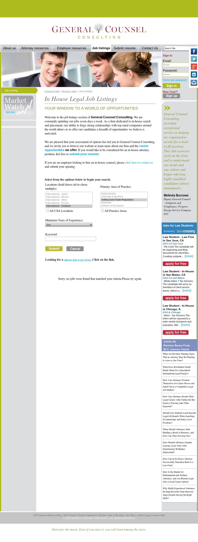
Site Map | (119, 515)
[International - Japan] (69, 194)
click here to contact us (139, 162)
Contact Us (150, 48)
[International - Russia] (69, 203)
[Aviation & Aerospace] (124, 205)
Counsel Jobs (52, 91)
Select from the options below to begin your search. (78, 179)
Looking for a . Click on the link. (80, 259)
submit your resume (84, 154)
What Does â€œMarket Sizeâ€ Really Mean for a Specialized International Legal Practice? (177, 370)
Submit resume (125, 48)
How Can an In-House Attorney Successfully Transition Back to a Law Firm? (178, 462)
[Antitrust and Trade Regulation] (124, 199)
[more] (189, 256)
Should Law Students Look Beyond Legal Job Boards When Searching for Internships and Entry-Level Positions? (179, 417)
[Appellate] (124, 202)
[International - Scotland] (69, 206)
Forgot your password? (175, 80)
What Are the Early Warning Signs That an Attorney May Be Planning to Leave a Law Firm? (179, 357)
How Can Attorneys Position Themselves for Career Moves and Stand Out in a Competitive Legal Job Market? (178, 384)
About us (9, 48)
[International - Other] (69, 200)
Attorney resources (35, 48)
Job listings (101, 48)
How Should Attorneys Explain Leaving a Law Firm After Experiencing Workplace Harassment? (177, 447)
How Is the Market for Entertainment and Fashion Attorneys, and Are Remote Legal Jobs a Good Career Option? (178, 476)
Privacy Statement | (88, 515)
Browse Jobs (69, 91)
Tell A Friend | (70, 515)
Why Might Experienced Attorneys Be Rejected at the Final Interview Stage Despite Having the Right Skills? (179, 493)
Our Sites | (130, 515)
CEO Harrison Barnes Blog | (47, 515)
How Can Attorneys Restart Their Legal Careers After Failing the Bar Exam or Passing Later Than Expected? (179, 401)
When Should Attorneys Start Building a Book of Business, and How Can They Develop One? (178, 432)
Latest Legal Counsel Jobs (151, 515)
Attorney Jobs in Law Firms (77, 259)
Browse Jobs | (106, 515)
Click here (10, 112)
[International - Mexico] (69, 197)
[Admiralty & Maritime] (124, 196)
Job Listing (11, 90)
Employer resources (71, 48)
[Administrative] (124, 193)
